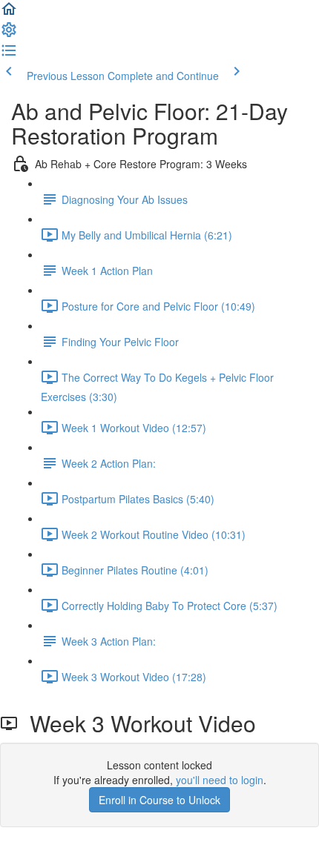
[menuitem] (9, 34)
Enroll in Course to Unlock (159, 799)
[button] (9, 13)
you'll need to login (219, 779)
